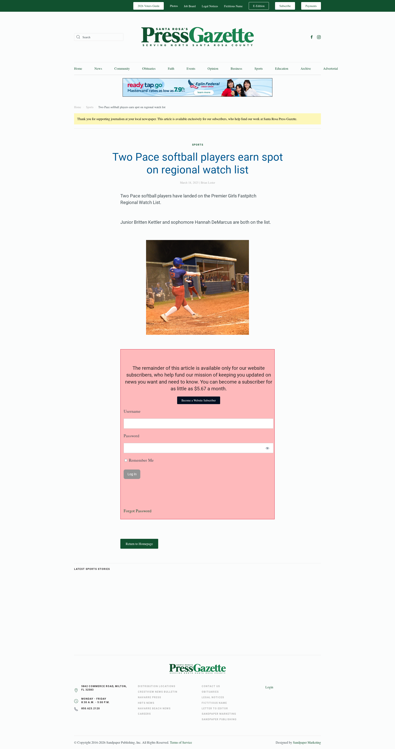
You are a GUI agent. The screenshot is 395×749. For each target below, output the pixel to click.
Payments (311, 6)
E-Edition (259, 6)
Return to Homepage (139, 543)
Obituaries (149, 68)
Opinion (213, 68)
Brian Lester (208, 182)
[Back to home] (197, 37)
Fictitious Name (233, 6)
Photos (174, 6)
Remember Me (141, 460)
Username (132, 411)
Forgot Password (137, 511)
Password (131, 435)
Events (191, 68)
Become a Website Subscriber (198, 400)
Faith (171, 68)
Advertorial (330, 68)
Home (78, 68)
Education (281, 68)
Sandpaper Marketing (307, 742)
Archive (306, 68)
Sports (258, 68)
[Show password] (267, 448)
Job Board (190, 6)
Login (269, 687)
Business (236, 68)
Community (122, 68)
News (98, 68)
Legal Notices (210, 6)
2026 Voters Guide (148, 6)
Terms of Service (181, 742)
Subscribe (285, 6)
